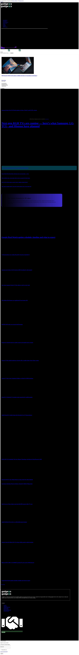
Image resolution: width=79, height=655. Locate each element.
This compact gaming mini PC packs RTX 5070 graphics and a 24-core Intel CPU (16, 186)
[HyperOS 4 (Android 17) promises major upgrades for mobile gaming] (13, 395)
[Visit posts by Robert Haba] (3, 79)
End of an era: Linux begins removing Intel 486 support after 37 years (17, 504)
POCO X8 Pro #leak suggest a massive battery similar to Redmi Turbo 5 (15, 182)
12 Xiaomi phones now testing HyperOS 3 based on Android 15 (16, 254)
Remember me (4, 649)
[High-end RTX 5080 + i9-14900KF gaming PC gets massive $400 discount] (8, 560)
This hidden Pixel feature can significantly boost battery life (15, 300)
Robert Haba (4, 80)
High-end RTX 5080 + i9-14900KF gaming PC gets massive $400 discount (18, 562)
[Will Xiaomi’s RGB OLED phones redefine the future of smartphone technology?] (18, 73)
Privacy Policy (14, 0)
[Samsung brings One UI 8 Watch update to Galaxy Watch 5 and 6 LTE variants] (18, 108)
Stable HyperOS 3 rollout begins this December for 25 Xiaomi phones (17, 415)
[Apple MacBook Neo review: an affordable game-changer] (13, 519)
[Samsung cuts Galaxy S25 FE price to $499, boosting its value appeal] (10, 267)
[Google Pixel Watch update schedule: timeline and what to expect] (18, 233)
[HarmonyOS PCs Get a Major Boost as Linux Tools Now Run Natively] (13, 477)
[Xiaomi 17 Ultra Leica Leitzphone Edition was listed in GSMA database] (13, 376)
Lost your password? (4, 651)
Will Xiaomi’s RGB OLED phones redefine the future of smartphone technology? (19, 75)
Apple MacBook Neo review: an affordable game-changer (14, 522)
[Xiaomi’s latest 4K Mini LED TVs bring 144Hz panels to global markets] (13, 540)
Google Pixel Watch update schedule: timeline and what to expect (28, 237)
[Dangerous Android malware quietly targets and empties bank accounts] (13, 340)
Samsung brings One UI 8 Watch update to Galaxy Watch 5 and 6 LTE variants (19, 110)
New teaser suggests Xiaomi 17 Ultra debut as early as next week (16, 285)
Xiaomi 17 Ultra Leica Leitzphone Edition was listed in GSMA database (17, 378)
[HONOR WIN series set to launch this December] (13, 322)
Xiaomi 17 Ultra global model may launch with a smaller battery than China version (20, 360)
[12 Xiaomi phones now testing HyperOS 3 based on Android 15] (10, 252)
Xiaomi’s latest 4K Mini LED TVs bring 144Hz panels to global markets (17, 542)
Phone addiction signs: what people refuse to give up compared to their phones (16, 178)
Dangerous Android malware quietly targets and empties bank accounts (17, 342)
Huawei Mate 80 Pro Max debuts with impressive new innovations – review (15, 173)
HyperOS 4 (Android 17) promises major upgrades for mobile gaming (17, 397)
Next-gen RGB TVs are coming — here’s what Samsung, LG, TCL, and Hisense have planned (38, 125)
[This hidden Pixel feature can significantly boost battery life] (10, 298)
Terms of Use (21, 0)
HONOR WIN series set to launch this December (12, 324)
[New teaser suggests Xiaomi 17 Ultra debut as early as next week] (10, 283)
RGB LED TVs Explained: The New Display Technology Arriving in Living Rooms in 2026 (22, 459)
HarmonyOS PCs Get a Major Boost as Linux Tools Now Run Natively (17, 479)
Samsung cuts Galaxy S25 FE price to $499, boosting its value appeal (17, 270)
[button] (1, 1)
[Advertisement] (34, 430)
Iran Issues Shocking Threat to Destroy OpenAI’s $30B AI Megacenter (17, 483)
